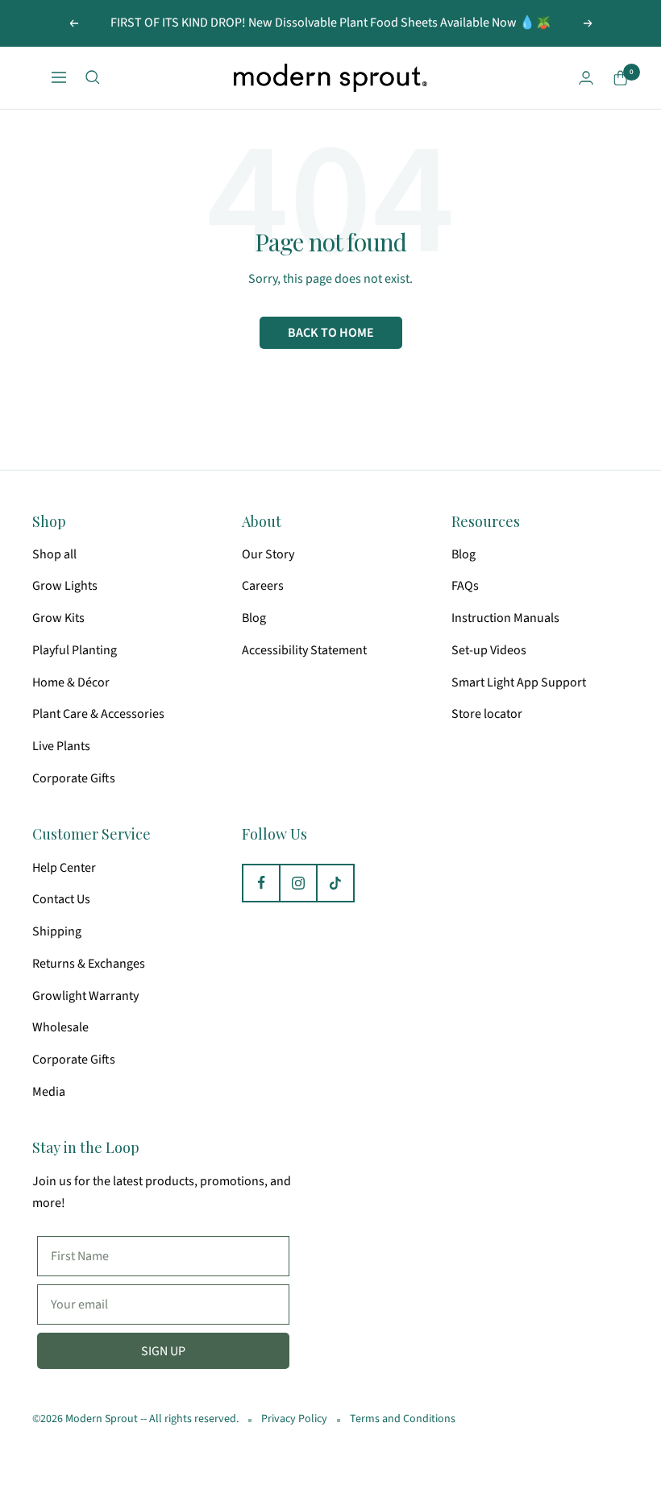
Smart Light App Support (518, 682)
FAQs (465, 586)
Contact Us (61, 899)
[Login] (586, 78)
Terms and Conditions (402, 1419)
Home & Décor (71, 682)
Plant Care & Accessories (98, 714)
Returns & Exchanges (88, 964)
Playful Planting (74, 650)
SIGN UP (163, 1351)
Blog (254, 618)
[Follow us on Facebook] (261, 883)
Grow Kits (58, 618)
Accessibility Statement (304, 650)
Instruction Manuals (505, 618)
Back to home (331, 333)
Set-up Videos (488, 650)
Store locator (486, 714)
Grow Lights (65, 586)
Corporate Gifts (73, 778)
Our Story (268, 554)
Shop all (54, 554)
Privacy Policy (294, 1419)
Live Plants (61, 746)
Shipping (56, 931)
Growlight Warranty (85, 996)
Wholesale (60, 1027)
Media (48, 1092)
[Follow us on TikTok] (335, 883)
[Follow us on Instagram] (298, 883)
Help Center (64, 868)
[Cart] (621, 77)
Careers (263, 586)
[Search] (92, 77)
